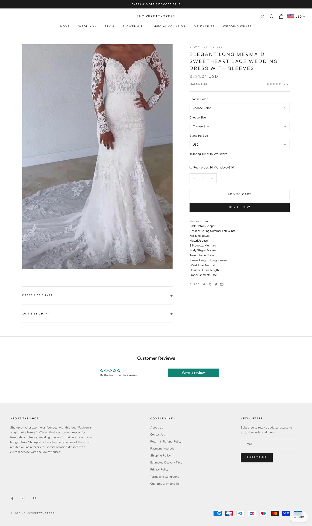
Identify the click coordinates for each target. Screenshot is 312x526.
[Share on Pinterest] (216, 284)
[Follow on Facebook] (12, 498)
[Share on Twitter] (210, 284)
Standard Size (199, 136)
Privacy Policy (159, 470)
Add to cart (240, 194)
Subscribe (257, 457)
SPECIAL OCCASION (169, 26)
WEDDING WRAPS (237, 26)
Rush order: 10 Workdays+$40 (213, 168)
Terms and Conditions (164, 477)
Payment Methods (162, 449)
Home (65, 26)
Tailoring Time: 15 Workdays (208, 154)
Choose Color (199, 99)
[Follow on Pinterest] (34, 498)
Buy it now (239, 207)
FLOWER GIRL (134, 26)
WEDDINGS (87, 26)
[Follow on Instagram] (23, 498)
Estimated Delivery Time (166, 463)
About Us (156, 428)
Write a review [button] (193, 372)
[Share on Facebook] (204, 284)
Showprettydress (206, 46)
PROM (109, 26)
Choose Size (198, 117)
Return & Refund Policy (165, 442)
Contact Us (157, 435)
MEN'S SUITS (204, 26)
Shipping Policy (160, 456)
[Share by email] (221, 284)
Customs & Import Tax (165, 484)
